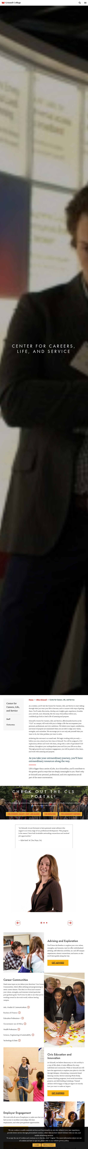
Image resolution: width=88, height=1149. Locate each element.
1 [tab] (41, 922)
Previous (18, 923)
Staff (8, 719)
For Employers (50, 814)
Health (10, 1029)
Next (70, 923)
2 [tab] (44, 922)
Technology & (10, 1040)
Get (58, 962)
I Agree (36, 1145)
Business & (10, 1012)
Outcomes (10, 724)
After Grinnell (41, 700)
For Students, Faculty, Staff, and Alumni (23, 814)
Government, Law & (13, 1024)
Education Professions (11, 1018)
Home (31, 700)
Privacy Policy (48, 1145)
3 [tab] (46, 922)
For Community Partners (70, 814)
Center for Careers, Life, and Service (12, 707)
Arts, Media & (14, 1007)
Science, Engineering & (17, 1035)
